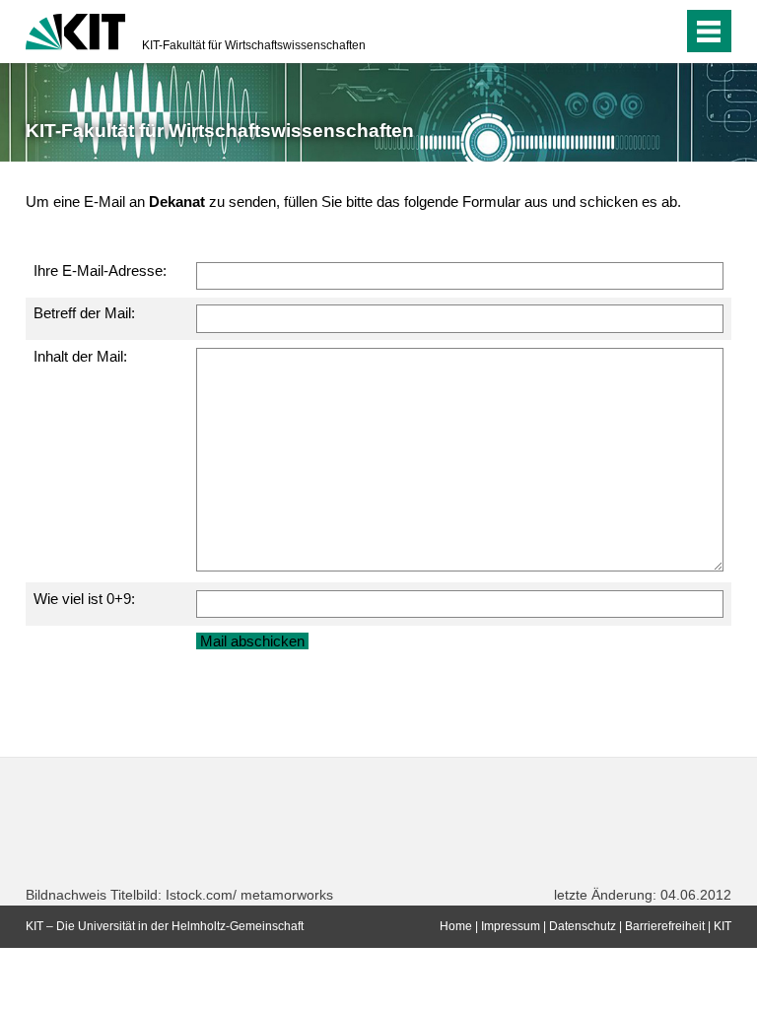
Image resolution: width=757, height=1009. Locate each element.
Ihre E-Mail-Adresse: (100, 270)
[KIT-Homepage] (75, 29)
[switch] (628, 31)
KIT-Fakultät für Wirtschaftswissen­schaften (254, 45)
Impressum (510, 926)
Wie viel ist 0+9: (84, 598)
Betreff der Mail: (84, 312)
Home (456, 926)
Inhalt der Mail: (80, 356)
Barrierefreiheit (665, 926)
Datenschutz (582, 926)
